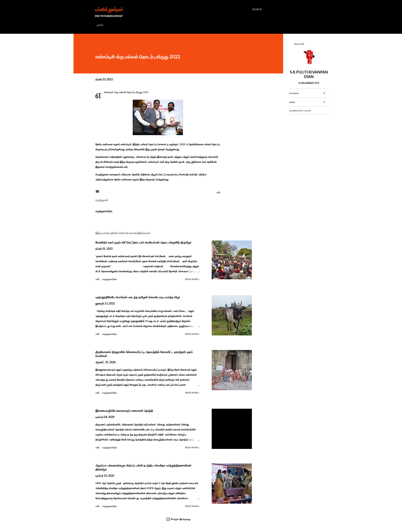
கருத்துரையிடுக (103, 211)
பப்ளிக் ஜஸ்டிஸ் (109, 9)
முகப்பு (100, 24)
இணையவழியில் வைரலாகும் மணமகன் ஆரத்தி (124, 410)
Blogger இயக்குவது (180, 519)
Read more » (192, 279)
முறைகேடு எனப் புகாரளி (300, 110)
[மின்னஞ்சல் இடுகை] (97, 192)
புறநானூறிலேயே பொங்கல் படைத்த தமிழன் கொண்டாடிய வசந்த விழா (137, 297)
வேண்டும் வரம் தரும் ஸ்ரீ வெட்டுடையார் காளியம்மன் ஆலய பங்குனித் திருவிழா (143, 242)
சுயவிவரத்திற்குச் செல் (309, 82)
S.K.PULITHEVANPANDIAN (309, 74)
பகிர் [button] (218, 192)
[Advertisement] (308, 136)
